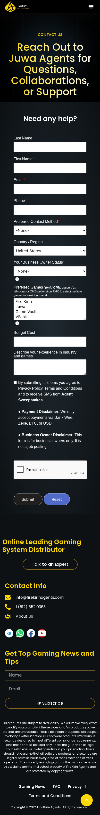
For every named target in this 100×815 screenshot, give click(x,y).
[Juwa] (50, 306)
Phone (20, 201)
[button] (91, 7)
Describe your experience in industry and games (45, 354)
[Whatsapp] (20, 633)
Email (19, 180)
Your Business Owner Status (39, 262)
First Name (24, 159)
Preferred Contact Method (36, 222)
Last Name (24, 138)
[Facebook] (31, 633)
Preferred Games (48, 291)
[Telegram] (9, 633)
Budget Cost (24, 333)
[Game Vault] (50, 311)
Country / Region (28, 242)
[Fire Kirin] (50, 301)
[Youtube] (42, 633)
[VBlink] (50, 316)
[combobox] (50, 230)
